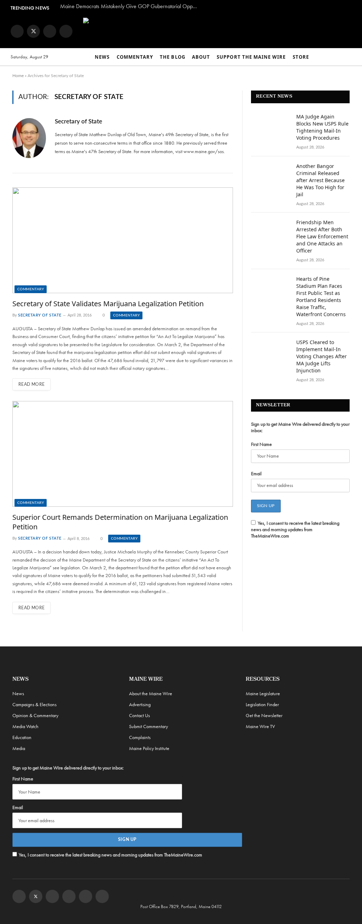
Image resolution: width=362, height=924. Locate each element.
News (102, 57)
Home (18, 76)
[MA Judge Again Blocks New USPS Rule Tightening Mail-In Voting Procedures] (270, 125)
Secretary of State (78, 121)
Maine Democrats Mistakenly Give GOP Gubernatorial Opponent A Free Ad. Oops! (131, 6)
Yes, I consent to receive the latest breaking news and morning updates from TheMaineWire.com (295, 529)
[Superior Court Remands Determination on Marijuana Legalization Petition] (122, 453)
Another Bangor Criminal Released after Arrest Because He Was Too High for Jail (320, 180)
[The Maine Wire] (206, 31)
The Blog (172, 57)
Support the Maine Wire (251, 57)
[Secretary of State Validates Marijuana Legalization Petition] (122, 240)
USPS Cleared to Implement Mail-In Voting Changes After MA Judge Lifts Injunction (321, 356)
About (201, 57)
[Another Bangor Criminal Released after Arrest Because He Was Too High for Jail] (270, 175)
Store (301, 57)
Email (256, 473)
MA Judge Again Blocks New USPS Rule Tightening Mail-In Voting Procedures (322, 127)
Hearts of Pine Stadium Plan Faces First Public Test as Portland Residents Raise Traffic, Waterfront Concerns (321, 296)
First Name (261, 444)
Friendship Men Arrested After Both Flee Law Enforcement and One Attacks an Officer (322, 236)
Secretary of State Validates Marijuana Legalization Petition (108, 303)
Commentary (135, 57)
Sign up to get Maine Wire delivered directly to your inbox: (300, 427)
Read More (31, 384)
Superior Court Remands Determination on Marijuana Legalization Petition (120, 521)
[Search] (348, 57)
